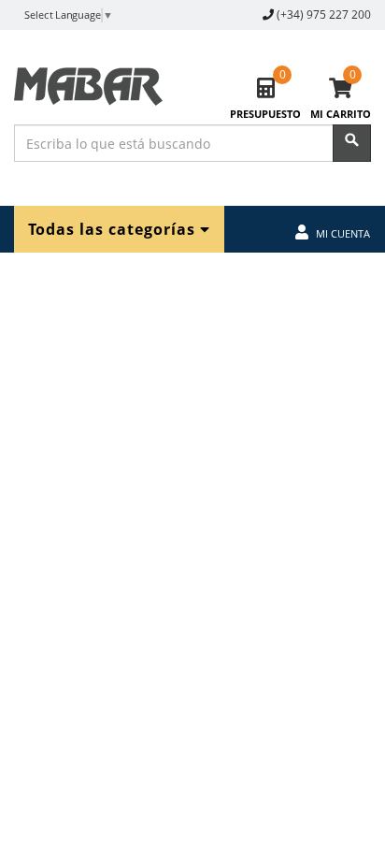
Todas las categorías (114, 229)
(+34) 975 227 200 (324, 14)
